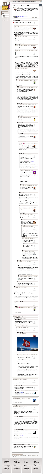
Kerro (23, 214)
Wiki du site (35, 465)
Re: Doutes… (18, 35)
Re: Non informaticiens (6, 461)
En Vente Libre (25, 465)
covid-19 (19, 7)
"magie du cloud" (20, 435)
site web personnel (24, 45)
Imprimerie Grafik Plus (26, 469)
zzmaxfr (17, 406)
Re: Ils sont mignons (19, 385)
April (24, 461)
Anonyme (26, 238)
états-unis (15, 469)
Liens (21, 1)
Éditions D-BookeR (26, 462)
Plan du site (35, 469)
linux (14, 464)
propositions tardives (17, 405)
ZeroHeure (21, 261)
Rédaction (27, 1)
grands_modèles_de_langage (17, 462)
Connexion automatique (5, 17)
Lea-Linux (25, 467)
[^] (15, 35)
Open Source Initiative (26, 468)
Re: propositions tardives (19, 416)
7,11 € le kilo (33, 167)
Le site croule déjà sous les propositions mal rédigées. (22, 444)
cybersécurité (15, 467)
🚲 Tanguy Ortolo (20, 45)
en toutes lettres (21, 392)
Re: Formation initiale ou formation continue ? (9, 465)
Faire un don (35, 461)
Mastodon (27, 80)
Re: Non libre (5, 462)
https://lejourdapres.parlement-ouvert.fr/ (21, 16)
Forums (23, 1)
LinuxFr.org (6, 6)
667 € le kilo (32, 161)
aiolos (21, 117)
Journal (15, 5)
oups (4, 464)
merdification (15, 461)
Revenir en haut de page (15, 456)
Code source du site (36, 468)
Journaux (18, 1)
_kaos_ (17, 318)
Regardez (15, 397)
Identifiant (3, 13)
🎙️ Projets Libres (32, 1)
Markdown (33, 17)
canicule (15, 465)
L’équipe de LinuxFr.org (36, 462)
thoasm (25, 251)
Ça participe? (16, 315)
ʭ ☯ (17, 36)
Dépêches (14, 1)
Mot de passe (3, 15)
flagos (18, 68)
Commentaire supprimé (17, 20)
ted (16, 398)
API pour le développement (37, 467)
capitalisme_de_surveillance (17, 468)
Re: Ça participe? (18, 317)
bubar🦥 (18, 50)
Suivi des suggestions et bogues (37, 464)
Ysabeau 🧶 (19, 80)
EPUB (36, 17)
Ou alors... (5, 467)
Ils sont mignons (16, 378)
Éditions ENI (25, 464)
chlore (17, 287)
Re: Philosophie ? (6, 469)
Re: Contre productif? (6, 468)
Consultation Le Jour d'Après (25, 5)
